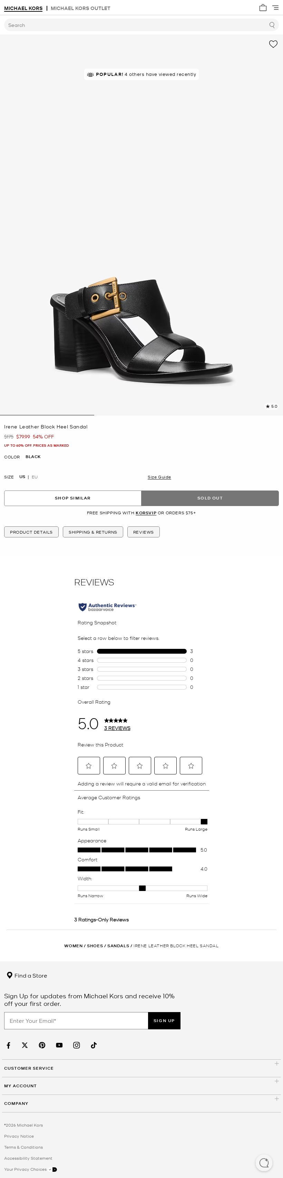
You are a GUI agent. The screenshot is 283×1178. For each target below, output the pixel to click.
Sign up (164, 1020)
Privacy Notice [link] (19, 1136)
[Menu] (275, 7)
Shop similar (72, 498)
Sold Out (210, 498)
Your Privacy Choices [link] (26, 1169)
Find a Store (30, 975)
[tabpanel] (141, 224)
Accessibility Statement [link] (28, 1158)
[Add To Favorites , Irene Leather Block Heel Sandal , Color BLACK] (273, 44)
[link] (7, 1045)
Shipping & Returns (93, 532)
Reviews (143, 532)
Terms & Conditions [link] (23, 1147)
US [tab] (22, 476)
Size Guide (159, 476)
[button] (264, 1163)
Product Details (31, 532)
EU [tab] (35, 476)
